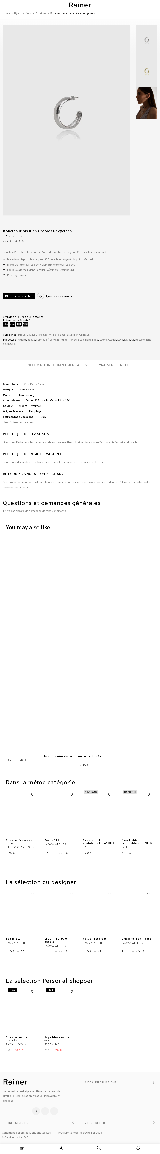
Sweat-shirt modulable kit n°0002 (137, 841)
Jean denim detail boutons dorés (72, 756)
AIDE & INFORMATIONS (100, 1082)
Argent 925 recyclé (37, 400)
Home (6, 13)
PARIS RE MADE (17, 760)
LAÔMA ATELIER (13, 236)
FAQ (26, 1137)
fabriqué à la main (47, 339)
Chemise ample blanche (16, 1038)
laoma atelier (108, 339)
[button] (120, 1082)
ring (148, 339)
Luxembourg (26, 395)
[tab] (56, 365)
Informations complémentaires (56, 365)
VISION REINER (95, 1122)
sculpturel (9, 343)
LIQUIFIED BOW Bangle (55, 940)
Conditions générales (15, 1132)
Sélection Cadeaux (78, 334)
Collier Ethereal (94, 938)
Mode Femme (57, 334)
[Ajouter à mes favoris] (33, 794)
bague (31, 339)
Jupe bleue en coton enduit (59, 1038)
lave (127, 339)
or (132, 339)
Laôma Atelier (27, 389)
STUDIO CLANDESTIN (20, 847)
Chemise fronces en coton (20, 841)
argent (22, 339)
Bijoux (17, 13)
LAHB (86, 847)
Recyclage (35, 411)
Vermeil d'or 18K (60, 400)
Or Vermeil (35, 405)
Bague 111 (51, 840)
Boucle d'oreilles (36, 13)
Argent (23, 405)
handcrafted (76, 339)
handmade (91, 339)
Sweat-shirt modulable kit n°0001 (98, 841)
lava (120, 339)
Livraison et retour (114, 365)
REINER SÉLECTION (18, 1122)
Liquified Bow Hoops (137, 938)
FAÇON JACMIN (16, 1044)
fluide (64, 339)
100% (42, 416)
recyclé (140, 339)
